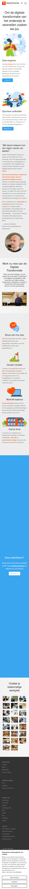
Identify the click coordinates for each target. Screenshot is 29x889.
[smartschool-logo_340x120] (12, 3)
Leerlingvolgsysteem (6, 808)
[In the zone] (23, 698)
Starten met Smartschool (7, 788)
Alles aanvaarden (14, 877)
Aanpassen (14, 881)
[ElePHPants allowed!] (14, 740)
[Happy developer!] (6, 698)
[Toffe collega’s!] (6, 705)
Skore (3, 810)
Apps (3, 815)
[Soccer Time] (23, 733)
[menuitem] (21, 3)
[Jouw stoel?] (23, 740)
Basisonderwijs (5, 769)
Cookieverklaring (6, 834)
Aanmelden (4, 785)
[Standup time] (14, 719)
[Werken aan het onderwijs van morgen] (14, 698)
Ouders (3, 767)
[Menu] (25, 3)
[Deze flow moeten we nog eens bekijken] (23, 719)
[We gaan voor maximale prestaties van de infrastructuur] (23, 712)
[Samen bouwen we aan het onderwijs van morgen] (14, 726)
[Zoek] (21, 3)
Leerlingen (4, 764)
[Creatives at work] (6, 726)
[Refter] (14, 733)
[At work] (6, 733)
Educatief (4, 805)
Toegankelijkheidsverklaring (8, 836)
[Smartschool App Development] (6, 712)
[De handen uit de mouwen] (6, 719)
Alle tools (4, 820)
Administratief (5, 802)
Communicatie (5, 800)
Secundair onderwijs (6, 772)
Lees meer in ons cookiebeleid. (14, 872)
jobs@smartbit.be (17, 565)
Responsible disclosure (7, 831)
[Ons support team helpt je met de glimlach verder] (14, 705)
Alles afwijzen (14, 886)
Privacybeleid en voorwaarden (9, 828)
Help (3, 783)
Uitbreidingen (5, 818)
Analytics (4, 813)
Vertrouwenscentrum (6, 839)
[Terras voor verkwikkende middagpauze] (6, 747)
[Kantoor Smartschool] (23, 726)
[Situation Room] (6, 740)
